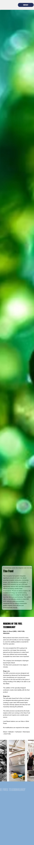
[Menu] (17, 5)
